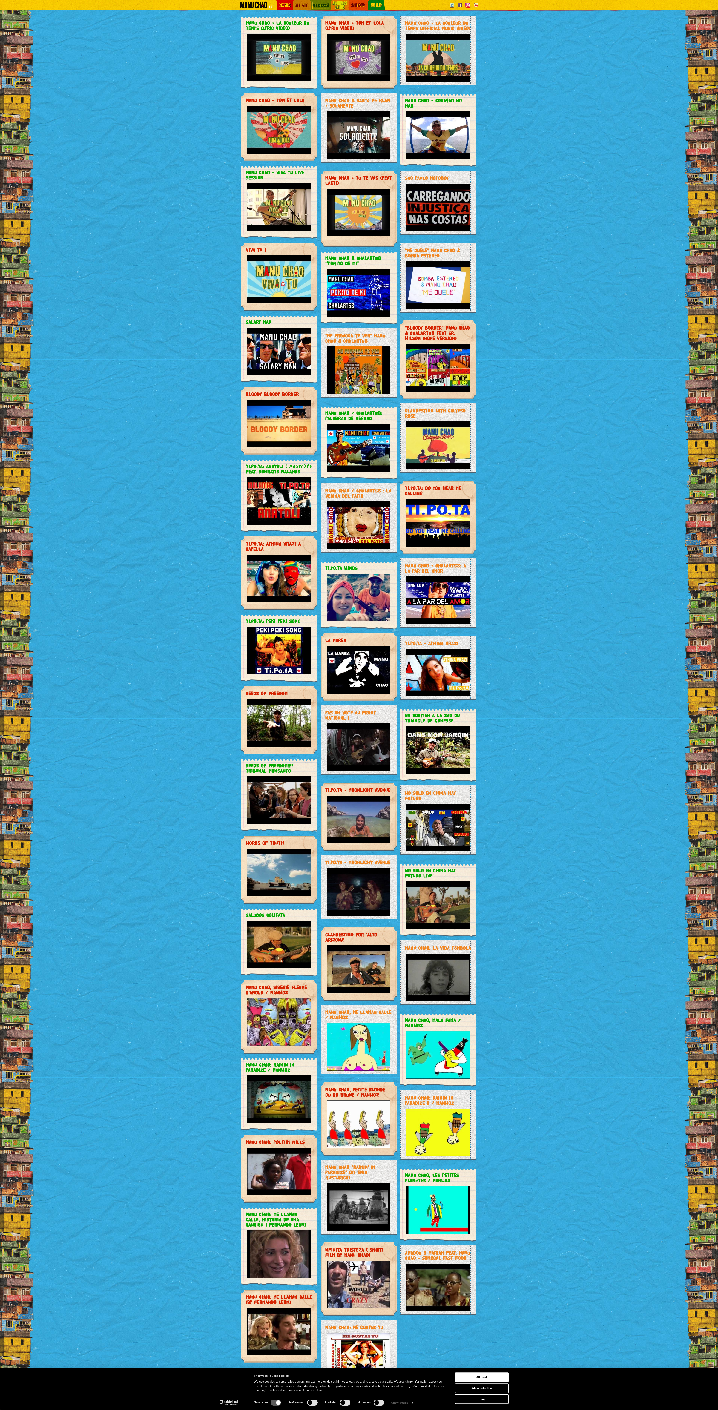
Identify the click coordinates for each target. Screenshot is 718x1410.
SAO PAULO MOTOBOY (427, 178)
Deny (481, 1399)
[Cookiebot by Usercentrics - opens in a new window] (229, 1403)
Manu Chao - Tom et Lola (275, 100)
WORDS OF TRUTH (265, 843)
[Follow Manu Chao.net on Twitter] (452, 7)
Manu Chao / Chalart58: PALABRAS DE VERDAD (353, 416)
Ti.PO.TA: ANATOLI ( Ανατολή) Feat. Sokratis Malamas (279, 469)
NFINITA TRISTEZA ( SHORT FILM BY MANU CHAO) (354, 1252)
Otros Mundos (337, 2)
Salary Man (259, 322)
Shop (351, 2)
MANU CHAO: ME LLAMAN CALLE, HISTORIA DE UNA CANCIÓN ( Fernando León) (276, 1219)
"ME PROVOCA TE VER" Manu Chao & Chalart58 (355, 338)
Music (296, 2)
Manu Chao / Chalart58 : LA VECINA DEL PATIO (358, 493)
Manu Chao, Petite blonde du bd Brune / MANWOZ (355, 1092)
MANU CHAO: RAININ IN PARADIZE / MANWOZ (270, 1067)
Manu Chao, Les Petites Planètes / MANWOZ (432, 1178)
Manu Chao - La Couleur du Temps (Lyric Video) (277, 25)
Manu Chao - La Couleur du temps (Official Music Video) (437, 26)
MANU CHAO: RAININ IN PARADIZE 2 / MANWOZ (429, 1100)
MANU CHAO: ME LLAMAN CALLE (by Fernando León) (279, 1299)
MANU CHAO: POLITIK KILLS (275, 1142)
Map (370, 2)
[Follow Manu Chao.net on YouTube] (476, 7)
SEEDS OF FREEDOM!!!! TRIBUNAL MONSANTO (269, 768)
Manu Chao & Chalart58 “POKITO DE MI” (353, 261)
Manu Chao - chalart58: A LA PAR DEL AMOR (435, 568)
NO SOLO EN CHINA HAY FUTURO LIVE (430, 873)
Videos (314, 2)
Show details (399, 1402)
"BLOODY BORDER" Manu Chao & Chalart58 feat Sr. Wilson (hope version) (437, 333)
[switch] (312, 1403)
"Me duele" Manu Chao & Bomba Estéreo (432, 253)
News (279, 2)
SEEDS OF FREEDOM (267, 693)
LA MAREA (335, 640)
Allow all (481, 1377)
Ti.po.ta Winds (341, 568)
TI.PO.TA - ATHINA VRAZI (431, 643)
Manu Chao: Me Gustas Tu (354, 1327)
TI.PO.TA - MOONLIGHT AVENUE (357, 790)
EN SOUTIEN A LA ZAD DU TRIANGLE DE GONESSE (432, 718)
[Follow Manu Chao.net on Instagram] (468, 7)
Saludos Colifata (265, 915)
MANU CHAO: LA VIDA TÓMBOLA (438, 948)
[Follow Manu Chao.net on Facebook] (460, 7)
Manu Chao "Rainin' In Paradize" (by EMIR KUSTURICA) (350, 1172)
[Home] (256, 6)
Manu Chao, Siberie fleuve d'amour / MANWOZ (276, 990)
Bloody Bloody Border (272, 394)
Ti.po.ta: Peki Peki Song (273, 621)
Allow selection (482, 1388)
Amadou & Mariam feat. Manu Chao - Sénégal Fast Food (437, 1255)
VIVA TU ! (256, 249)
